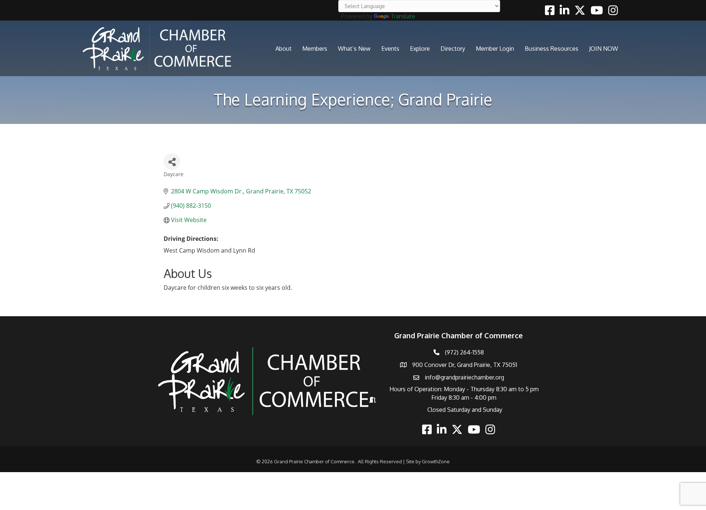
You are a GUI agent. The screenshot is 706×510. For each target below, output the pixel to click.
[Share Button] (172, 161)
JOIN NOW (603, 48)
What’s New (354, 48)
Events (390, 48)
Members (314, 48)
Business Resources (551, 48)
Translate (403, 16)
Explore (420, 48)
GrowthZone (436, 461)
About (283, 48)
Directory (453, 48)
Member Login (495, 48)
